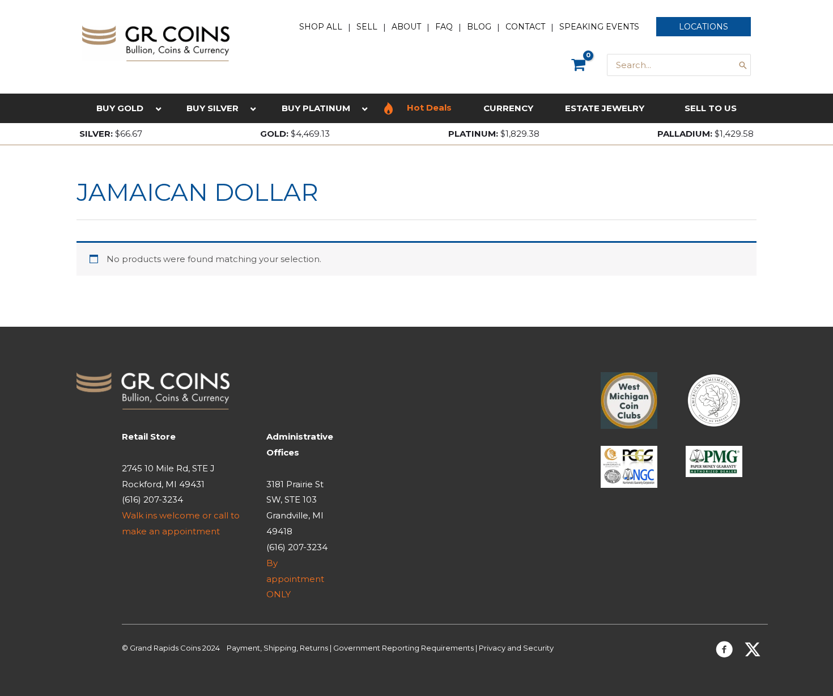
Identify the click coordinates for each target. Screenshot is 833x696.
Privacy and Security (516, 647)
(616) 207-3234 (152, 499)
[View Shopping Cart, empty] (578, 65)
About (406, 27)
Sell (366, 27)
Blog (479, 27)
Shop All (320, 27)
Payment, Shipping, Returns (277, 647)
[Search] (743, 64)
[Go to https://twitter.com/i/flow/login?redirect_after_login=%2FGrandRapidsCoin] (752, 651)
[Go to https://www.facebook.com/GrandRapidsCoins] (724, 651)
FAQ (444, 27)
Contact (525, 27)
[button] (703, 26)
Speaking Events (599, 27)
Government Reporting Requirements (403, 647)
